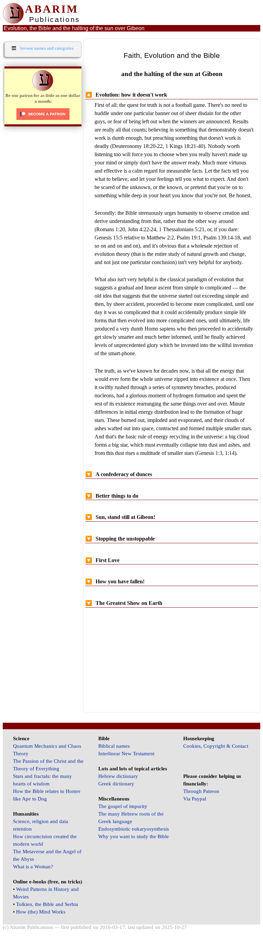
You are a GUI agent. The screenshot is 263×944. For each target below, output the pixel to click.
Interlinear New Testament (126, 753)
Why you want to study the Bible (133, 836)
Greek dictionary (116, 783)
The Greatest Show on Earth (123, 603)
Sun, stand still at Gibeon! (120, 517)
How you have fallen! (115, 581)
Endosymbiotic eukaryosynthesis (133, 829)
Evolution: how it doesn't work (126, 95)
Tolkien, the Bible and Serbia (47, 904)
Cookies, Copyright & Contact (215, 746)
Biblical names (114, 746)
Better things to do (111, 496)
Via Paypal (194, 799)
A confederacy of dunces (118, 474)
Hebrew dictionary (118, 776)
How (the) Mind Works (40, 912)
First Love (102, 560)
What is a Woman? (33, 866)
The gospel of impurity (122, 806)
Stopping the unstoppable (120, 539)
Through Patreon (201, 791)
